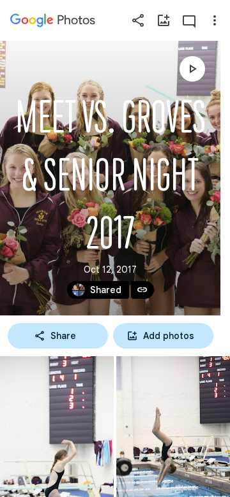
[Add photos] (163, 20)
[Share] (138, 20)
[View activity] (189, 20)
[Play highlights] (192, 69)
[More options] (214, 20)
